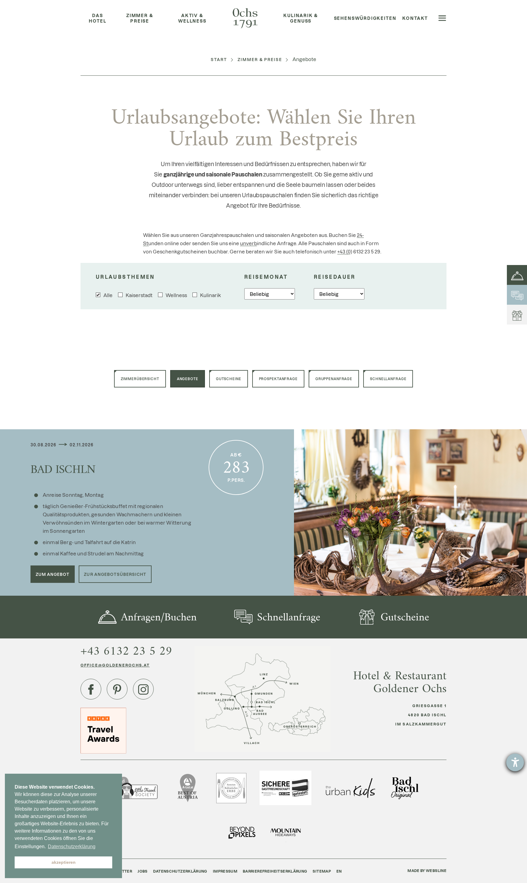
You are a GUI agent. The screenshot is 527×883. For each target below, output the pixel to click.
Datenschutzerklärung (180, 871)
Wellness (176, 295)
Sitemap (322, 871)
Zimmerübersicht (140, 379)
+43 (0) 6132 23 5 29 (358, 251)
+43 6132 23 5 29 (126, 651)
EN (339, 871)
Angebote (187, 379)
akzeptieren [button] (64, 862)
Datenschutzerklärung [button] (71, 846)
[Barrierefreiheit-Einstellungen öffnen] (515, 762)
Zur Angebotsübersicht (115, 574)
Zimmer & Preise (260, 59)
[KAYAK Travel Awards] (103, 730)
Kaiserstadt (139, 295)
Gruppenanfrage (333, 379)
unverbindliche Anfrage (268, 243)
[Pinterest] (117, 689)
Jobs (142, 871)
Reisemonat (266, 277)
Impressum (225, 871)
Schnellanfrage (388, 379)
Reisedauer (335, 277)
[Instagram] (143, 689)
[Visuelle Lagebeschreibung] (263, 699)
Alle (108, 295)
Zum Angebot (53, 574)
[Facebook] (91, 689)
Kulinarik (210, 295)
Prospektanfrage (278, 379)
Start (219, 59)
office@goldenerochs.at (115, 665)
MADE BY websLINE (426, 870)
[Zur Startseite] (245, 18)
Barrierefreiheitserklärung (275, 871)
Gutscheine (228, 379)
